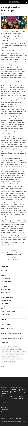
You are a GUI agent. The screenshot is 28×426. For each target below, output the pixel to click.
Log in (2, 405)
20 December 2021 (14, 13)
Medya (3, 354)
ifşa (19, 242)
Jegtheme (3, 422)
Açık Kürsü (4, 270)
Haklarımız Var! (5, 289)
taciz (23, 242)
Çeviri (7, 13)
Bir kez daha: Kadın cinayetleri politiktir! (10, 331)
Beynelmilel (4, 273)
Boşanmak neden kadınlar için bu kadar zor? (11, 333)
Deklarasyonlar (6, 281)
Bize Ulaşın (18, 418)
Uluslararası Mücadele (8, 311)
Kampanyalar (5, 295)
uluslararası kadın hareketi (7, 244)
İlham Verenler (5, 292)
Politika (3, 306)
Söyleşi (3, 309)
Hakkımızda (4, 286)
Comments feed (4, 409)
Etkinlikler (4, 284)
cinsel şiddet (7, 242)
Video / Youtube (5, 317)
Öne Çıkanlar (5, 303)
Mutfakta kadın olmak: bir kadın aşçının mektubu (12, 338)
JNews (5, 421)
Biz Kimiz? (3, 275)
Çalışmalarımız (5, 278)
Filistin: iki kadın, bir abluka (7, 328)
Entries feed (4, 407)
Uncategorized (5, 314)
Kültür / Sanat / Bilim (7, 297)
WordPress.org (4, 411)
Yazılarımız (4, 320)
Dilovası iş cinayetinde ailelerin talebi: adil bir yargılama (13, 336)
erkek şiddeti (14, 242)
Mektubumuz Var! (6, 300)
